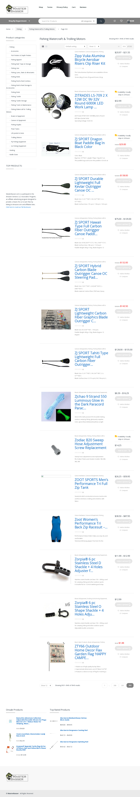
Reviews (83, 7)
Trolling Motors (16, 137)
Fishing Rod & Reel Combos (21, 81)
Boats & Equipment (81, 91)
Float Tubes (15, 129)
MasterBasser (13, 793)
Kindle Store (14, 154)
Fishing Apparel (16, 60)
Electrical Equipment (93, 91)
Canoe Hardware (80, 52)
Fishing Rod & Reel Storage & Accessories (19, 86)
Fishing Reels (15, 77)
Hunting (12, 150)
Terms (49, 7)
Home (8, 29)
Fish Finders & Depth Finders (21, 55)
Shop (41, 7)
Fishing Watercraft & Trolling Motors (42, 29)
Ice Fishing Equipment (18, 146)
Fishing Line (15, 68)
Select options (122, 58)
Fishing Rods (15, 92)
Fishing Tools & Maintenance (21, 105)
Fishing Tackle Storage (19, 101)
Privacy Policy (62, 7)
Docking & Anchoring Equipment (97, 392)
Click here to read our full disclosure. (18, 207)
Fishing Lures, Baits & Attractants (22, 72)
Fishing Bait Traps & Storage (21, 64)
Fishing (19, 29)
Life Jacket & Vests (17, 133)
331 (122, 685)
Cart (73, 7)
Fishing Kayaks (16, 125)
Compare (125, 66)
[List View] (43, 46)
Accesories (14, 51)
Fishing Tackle (16, 96)
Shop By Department (18, 21)
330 (115, 685)
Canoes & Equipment (92, 52)
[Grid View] (46, 46)
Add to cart (122, 106)
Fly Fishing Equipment (18, 142)
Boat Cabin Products (81, 642)
